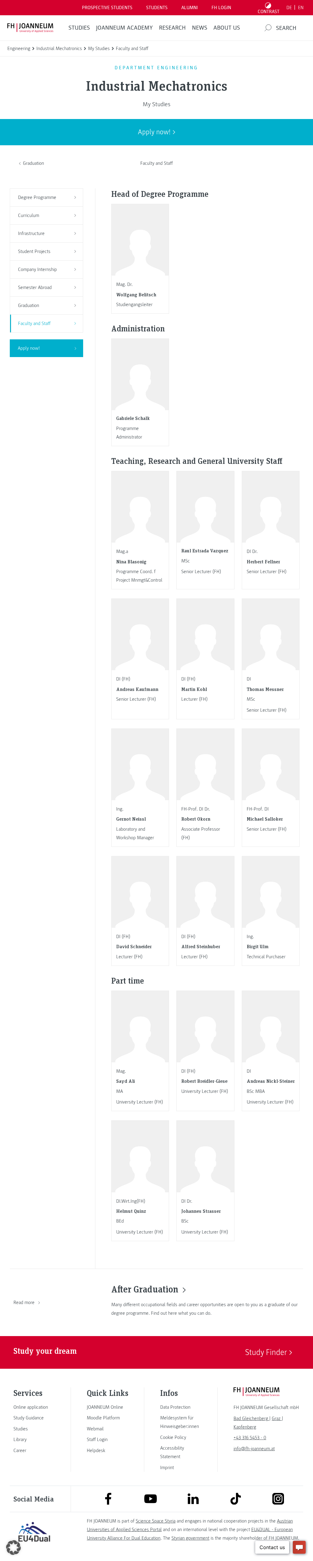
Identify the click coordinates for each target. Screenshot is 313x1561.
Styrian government (190, 1538)
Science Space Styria (155, 1521)
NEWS (199, 27)
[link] (34, 1407)
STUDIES (79, 27)
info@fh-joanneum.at (254, 1449)
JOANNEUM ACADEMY (124, 27)
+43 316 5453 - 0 (250, 1438)
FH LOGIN (221, 8)
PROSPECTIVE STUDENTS (107, 8)
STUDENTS (157, 8)
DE (289, 8)
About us (226, 27)
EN (301, 8)
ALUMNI (189, 8)
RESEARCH (172, 27)
